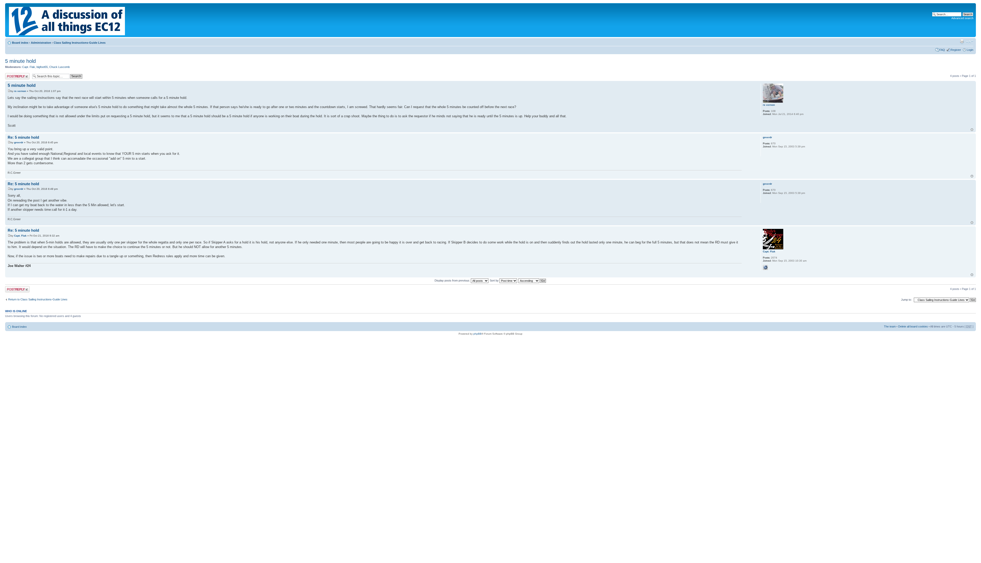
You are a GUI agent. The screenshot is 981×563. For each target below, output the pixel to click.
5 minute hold (20, 61)
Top (972, 129)
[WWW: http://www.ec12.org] (765, 267)
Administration (41, 42)
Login (970, 49)
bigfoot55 (42, 66)
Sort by (494, 280)
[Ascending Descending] (532, 280)
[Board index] (67, 20)
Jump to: (906, 299)
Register (956, 49)
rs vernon (20, 91)
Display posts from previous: (453, 280)
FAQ (942, 49)
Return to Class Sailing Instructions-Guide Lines (37, 299)
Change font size (969, 41)
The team (890, 326)
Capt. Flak (28, 66)
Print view (962, 41)
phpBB (477, 333)
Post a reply (12, 74)
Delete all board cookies (913, 326)
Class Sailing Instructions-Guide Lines (80, 42)
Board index (20, 42)
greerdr (18, 142)
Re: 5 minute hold (23, 137)
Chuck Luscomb (59, 66)
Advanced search (962, 18)
